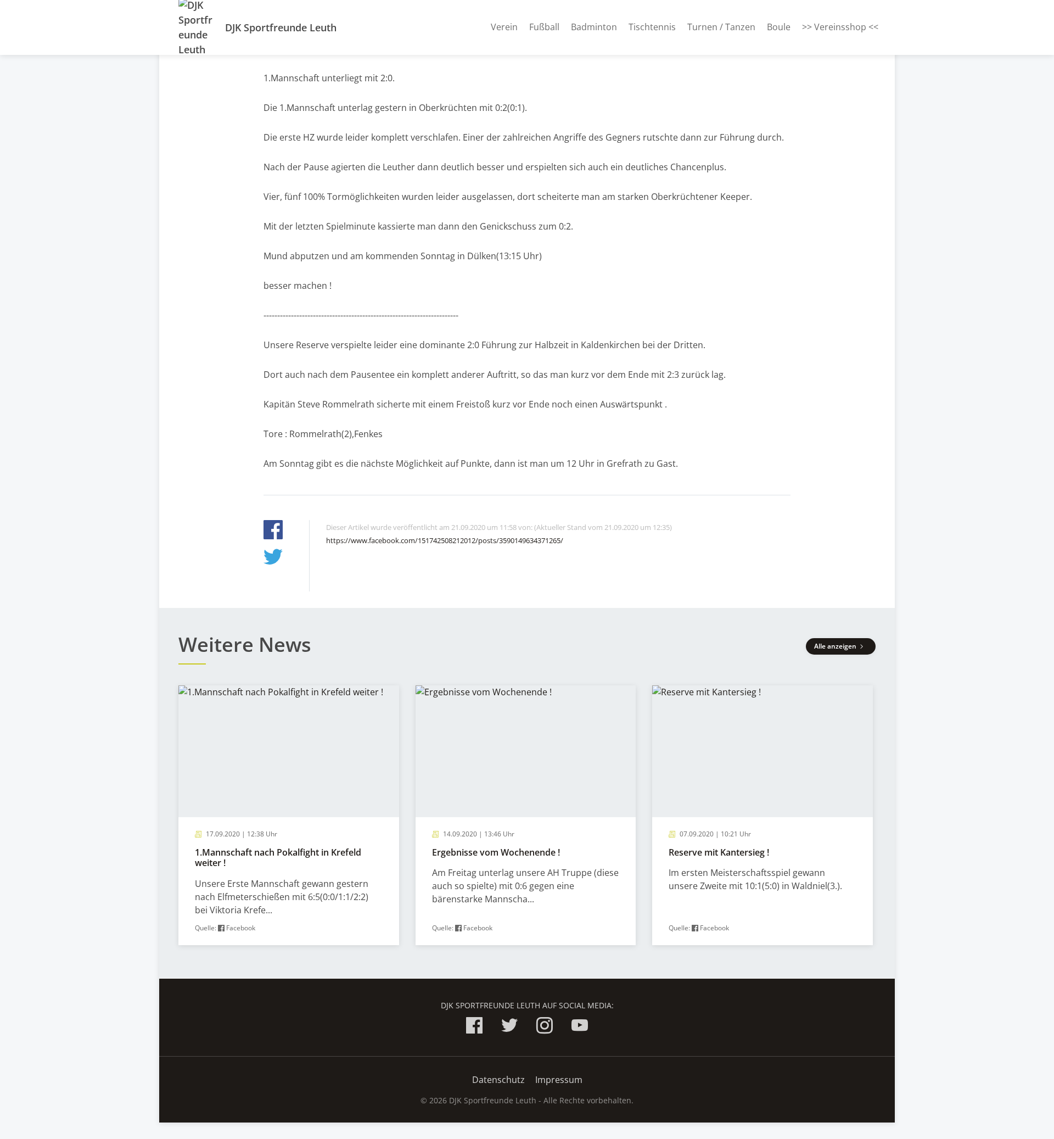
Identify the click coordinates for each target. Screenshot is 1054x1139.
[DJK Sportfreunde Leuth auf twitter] (509, 1027)
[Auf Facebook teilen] (273, 531)
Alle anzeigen (836, 646)
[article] (288, 815)
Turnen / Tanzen (721, 27)
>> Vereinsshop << (840, 27)
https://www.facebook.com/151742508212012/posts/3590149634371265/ (444, 540)
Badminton (594, 27)
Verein (504, 27)
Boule (778, 27)
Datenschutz (498, 1080)
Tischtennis (652, 27)
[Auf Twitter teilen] (273, 558)
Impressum (558, 1080)
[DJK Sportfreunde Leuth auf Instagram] (544, 1027)
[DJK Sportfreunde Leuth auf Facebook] (474, 1027)
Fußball (544, 27)
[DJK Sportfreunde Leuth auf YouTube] (579, 1027)
